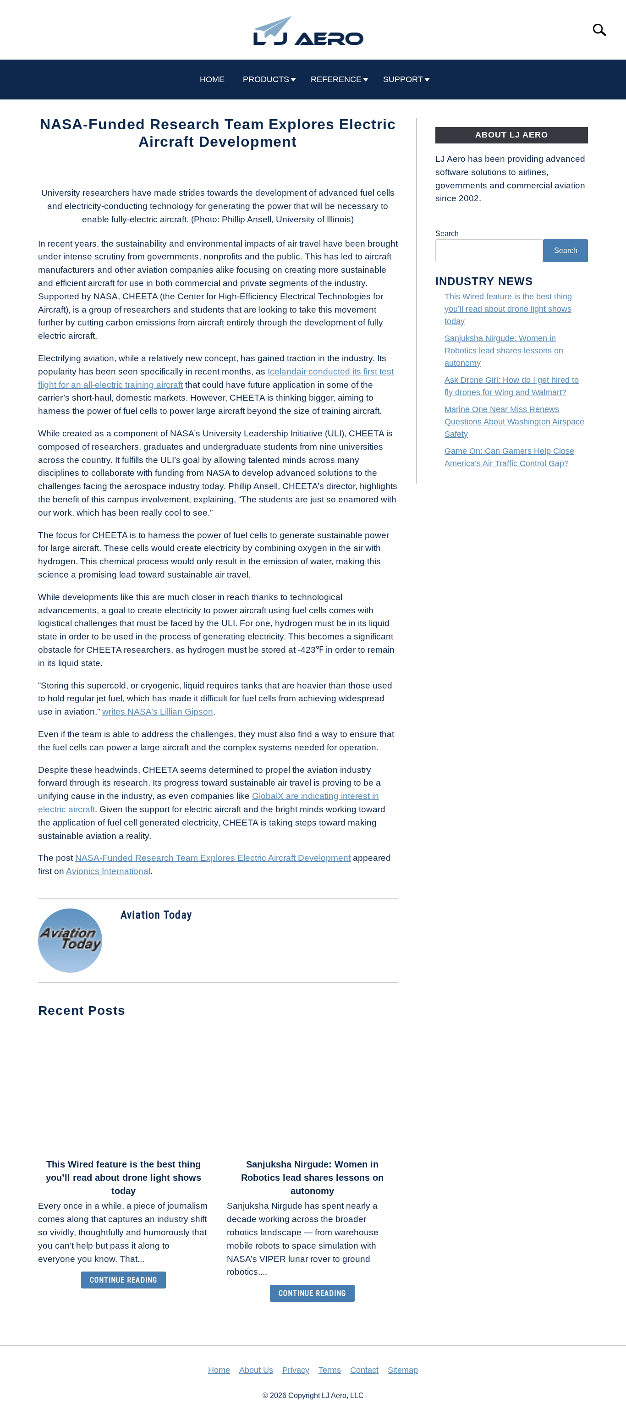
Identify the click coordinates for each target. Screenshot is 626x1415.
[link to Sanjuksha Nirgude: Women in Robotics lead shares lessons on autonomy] (312, 1089)
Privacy (295, 1370)
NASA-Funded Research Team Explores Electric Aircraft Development (213, 858)
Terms (329, 1370)
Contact (364, 1370)
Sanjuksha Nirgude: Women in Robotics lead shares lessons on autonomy (312, 1177)
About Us (256, 1370)
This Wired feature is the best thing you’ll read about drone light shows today (123, 1177)
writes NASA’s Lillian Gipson (157, 711)
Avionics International (108, 871)
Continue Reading (123, 1280)
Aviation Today (156, 914)
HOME (212, 79)
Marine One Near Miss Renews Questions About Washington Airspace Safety (514, 422)
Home (219, 1370)
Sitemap (403, 1370)
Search (447, 233)
